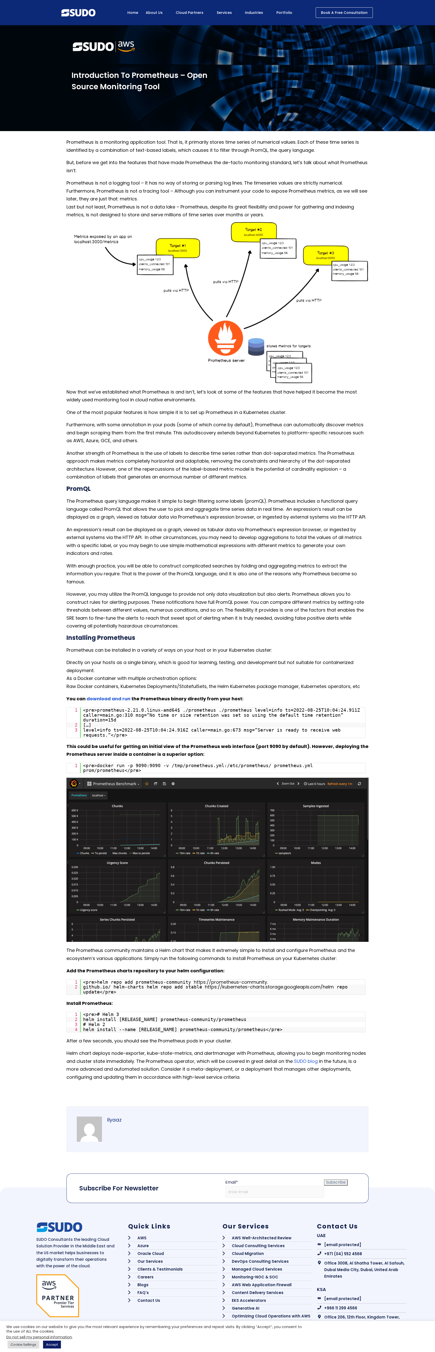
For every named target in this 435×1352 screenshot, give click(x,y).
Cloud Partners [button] (189, 12)
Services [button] (224, 12)
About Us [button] (154, 12)
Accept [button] (52, 1344)
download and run (108, 699)
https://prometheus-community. (231, 982)
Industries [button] (254, 12)
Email (231, 1182)
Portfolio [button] (284, 12)
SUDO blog (306, 1061)
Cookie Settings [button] (23, 1344)
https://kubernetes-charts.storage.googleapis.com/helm (269, 987)
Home (132, 12)
